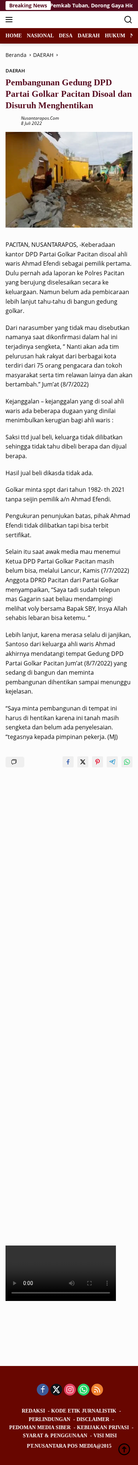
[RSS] (97, 1390)
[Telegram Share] (112, 761)
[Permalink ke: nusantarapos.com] (11, 120)
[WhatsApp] (83, 1390)
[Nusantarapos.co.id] (55, 19)
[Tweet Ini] (82, 761)
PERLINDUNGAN (49, 1419)
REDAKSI (33, 1411)
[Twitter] (56, 1390)
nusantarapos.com (40, 118)
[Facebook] (43, 1390)
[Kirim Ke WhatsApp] (126, 761)
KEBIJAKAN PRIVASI (103, 1427)
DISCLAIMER (93, 1419)
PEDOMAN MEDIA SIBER (40, 1427)
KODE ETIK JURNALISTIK (83, 1411)
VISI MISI (105, 1435)
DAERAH (15, 70)
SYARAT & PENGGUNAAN (55, 1435)
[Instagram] (70, 1390)
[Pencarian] (128, 20)
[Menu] (10, 19)
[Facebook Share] (68, 761)
